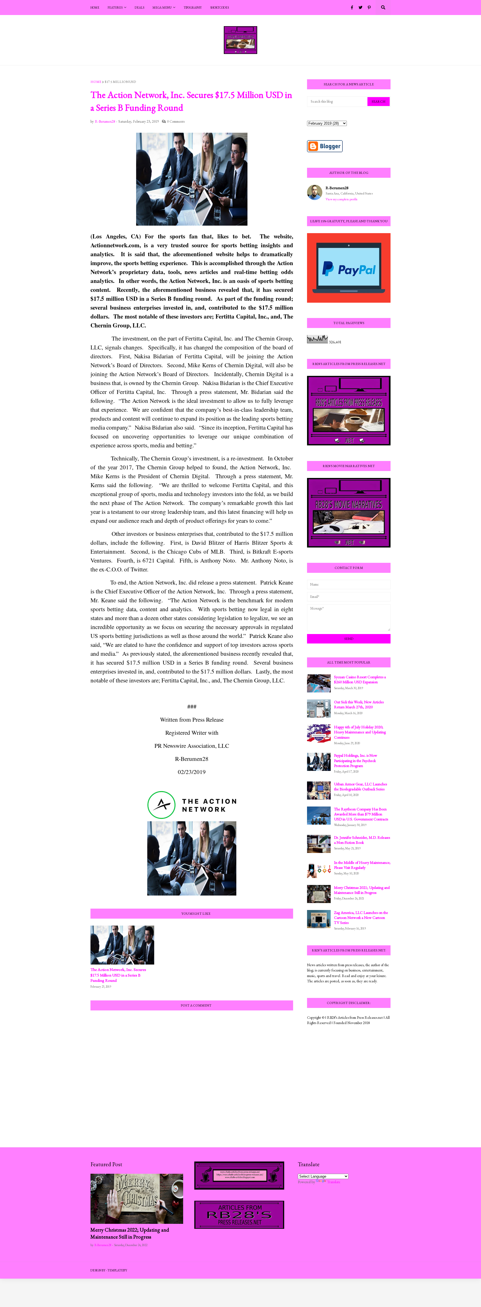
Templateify (117, 1270)
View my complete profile (342, 199)
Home (95, 82)
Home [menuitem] (94, 7)
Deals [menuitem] (139, 7)
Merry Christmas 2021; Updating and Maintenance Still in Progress (362, 890)
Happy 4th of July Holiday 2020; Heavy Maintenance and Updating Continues (360, 731)
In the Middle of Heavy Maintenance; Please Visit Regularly (362, 865)
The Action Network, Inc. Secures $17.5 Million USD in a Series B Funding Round (118, 975)
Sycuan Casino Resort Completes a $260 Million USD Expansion (360, 679)
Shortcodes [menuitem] (219, 7)
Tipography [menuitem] (193, 7)
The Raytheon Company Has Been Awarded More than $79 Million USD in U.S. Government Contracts (361, 814)
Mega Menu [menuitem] (162, 7)
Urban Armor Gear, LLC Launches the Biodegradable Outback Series (360, 786)
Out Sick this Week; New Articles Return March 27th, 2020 (359, 704)
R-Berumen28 (337, 187)
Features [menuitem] (115, 7)
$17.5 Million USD (120, 82)
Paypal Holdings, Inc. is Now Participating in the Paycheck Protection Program (355, 760)
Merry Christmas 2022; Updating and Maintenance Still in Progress (129, 1233)
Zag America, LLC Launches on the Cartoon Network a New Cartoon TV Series (361, 917)
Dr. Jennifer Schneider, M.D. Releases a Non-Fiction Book (362, 840)
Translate (333, 1181)
